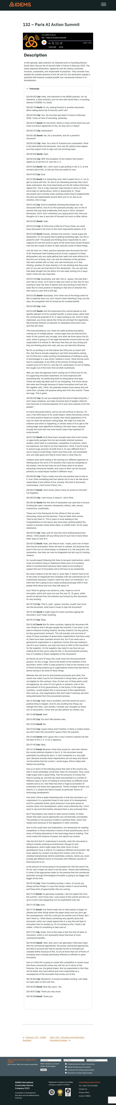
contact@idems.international (89, 1082)
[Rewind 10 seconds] (53, 43)
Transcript (34, 89)
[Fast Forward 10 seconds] (61, 43)
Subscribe (52, 47)
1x (57, 43)
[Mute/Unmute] (49, 43)
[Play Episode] (44, 42)
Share (61, 47)
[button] (58, 88)
